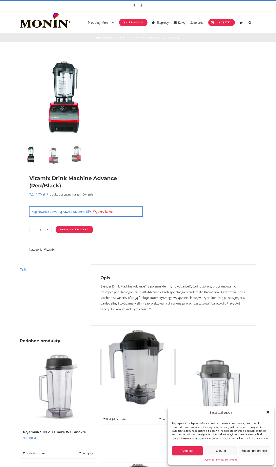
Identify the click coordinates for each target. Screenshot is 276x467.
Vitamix (49, 249)
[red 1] (65, 97)
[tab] (50, 269)
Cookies (209, 459)
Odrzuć (221, 450)
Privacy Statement (226, 459)
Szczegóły (87, 453)
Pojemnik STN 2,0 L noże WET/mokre (54, 432)
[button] (268, 412)
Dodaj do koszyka (74, 229)
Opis (23, 269)
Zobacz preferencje (254, 450)
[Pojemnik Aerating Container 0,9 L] (218, 387)
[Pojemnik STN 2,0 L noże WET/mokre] (58, 387)
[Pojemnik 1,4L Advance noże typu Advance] (138, 367)
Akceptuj (187, 450)
